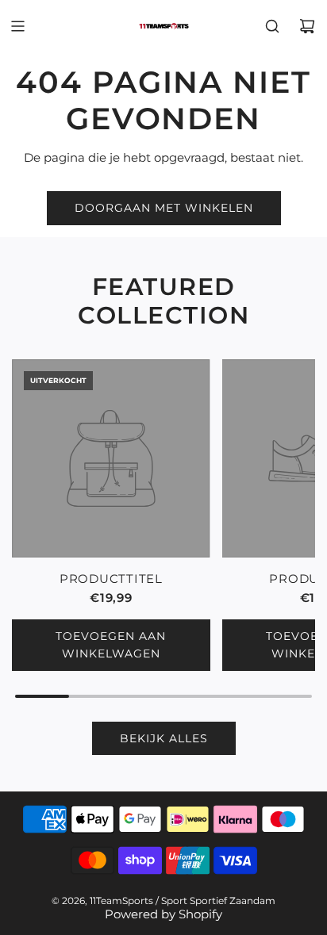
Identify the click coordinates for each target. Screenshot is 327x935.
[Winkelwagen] (307, 26)
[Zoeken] (272, 26)
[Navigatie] (17, 26)
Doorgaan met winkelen (164, 208)
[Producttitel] (111, 458)
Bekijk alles (164, 738)
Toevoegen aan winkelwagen (111, 645)
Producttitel (111, 578)
